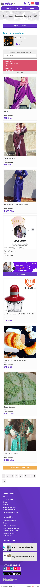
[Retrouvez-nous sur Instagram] (19, 568)
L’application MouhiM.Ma (10, 512)
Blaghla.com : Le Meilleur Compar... (23, 557)
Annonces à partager (9, 510)
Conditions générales (9, 533)
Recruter (20, 8)
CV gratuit (6, 523)
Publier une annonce (20, 467)
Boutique (5, 502)
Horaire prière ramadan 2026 (11, 528)
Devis (32, 8)
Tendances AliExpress (12, 63)
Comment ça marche (9, 525)
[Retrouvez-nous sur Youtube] (8, 568)
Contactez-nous (7, 536)
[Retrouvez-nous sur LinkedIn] (12, 568)
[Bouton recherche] (28, 3)
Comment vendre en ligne (10, 531)
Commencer (20, 274)
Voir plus (20, 72)
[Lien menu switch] (36, 3)
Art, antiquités (9, 70)
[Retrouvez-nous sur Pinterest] (15, 568)
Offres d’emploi (7, 497)
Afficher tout (9, 61)
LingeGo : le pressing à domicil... (22, 547)
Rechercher (21, 25)
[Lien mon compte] (25, 3)
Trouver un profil (8, 499)
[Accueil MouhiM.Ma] (8, 3)
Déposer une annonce (9, 507)
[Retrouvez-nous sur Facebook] (5, 568)
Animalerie (8, 68)
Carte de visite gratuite (9, 520)
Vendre (8, 8)
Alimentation (9, 66)
